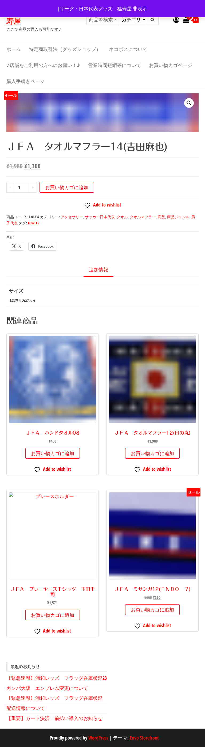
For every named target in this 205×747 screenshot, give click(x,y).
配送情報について (25, 708)
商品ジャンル (178, 216)
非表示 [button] (140, 8)
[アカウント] (176, 20)
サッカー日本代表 (100, 216)
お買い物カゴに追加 (66, 187)
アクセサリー (72, 216)
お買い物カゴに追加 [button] (52, 453)
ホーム (13, 49)
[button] (189, 103)
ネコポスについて (128, 49)
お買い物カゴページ (170, 65)
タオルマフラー (143, 216)
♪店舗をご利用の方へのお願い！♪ (43, 65)
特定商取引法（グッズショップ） (65, 49)
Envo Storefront (144, 737)
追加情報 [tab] (98, 269)
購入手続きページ (25, 81)
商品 (161, 216)
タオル (122, 216)
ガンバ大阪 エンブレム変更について (47, 688)
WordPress (98, 737)
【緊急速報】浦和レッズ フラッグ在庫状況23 (56, 678)
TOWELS (33, 222)
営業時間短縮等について (114, 65)
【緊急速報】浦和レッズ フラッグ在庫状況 (54, 698)
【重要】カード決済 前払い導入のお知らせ (54, 718)
